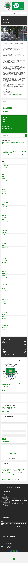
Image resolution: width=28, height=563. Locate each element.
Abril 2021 (4, 243)
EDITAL (4, 103)
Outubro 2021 (4, 230)
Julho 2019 (4, 288)
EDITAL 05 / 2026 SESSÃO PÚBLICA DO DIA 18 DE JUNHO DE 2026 (13, 523)
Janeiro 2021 (4, 249)
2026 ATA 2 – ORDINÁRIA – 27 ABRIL (9, 407)
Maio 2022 (4, 215)
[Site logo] (14, 9)
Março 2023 (4, 193)
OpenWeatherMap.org (15, 354)
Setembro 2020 (5, 258)
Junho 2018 (4, 316)
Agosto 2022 (4, 208)
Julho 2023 (4, 185)
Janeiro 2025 (4, 163)
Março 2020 (4, 271)
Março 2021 (4, 245)
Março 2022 (4, 219)
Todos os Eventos (5, 441)
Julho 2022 (4, 210)
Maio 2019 (4, 292)
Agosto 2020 (4, 260)
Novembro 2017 (5, 331)
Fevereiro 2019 (5, 299)
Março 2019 (4, 297)
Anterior (4, 101)
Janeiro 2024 (4, 178)
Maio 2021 (4, 241)
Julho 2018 (4, 314)
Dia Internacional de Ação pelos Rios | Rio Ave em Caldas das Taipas (8, 109)
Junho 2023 (4, 187)
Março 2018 (4, 323)
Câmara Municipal (14, 94)
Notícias (7, 22)
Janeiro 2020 (4, 275)
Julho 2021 (4, 236)
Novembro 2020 (5, 254)
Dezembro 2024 (5, 165)
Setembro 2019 (5, 284)
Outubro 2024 (4, 167)
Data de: (3, 428)
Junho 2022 (4, 213)
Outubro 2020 (4, 256)
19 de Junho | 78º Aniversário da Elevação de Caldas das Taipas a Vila (14, 383)
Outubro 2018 (4, 307)
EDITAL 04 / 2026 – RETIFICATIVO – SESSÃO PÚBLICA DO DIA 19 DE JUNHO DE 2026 (13, 527)
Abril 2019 (4, 295)
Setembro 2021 (5, 232)
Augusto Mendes (14, 453)
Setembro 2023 (5, 180)
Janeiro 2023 (4, 198)
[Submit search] (26, 135)
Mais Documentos (5, 411)
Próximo (4, 105)
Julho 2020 (4, 262)
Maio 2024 (4, 174)
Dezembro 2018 (5, 303)
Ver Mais (3, 390)
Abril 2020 (4, 269)
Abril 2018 (4, 320)
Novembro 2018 (5, 305)
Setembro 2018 (5, 310)
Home (4, 22)
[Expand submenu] (25, 119)
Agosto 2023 (4, 182)
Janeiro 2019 (4, 301)
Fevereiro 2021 (5, 247)
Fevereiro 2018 (5, 325)
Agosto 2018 (4, 312)
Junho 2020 (4, 264)
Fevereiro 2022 (5, 221)
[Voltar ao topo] (14, 559)
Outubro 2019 (4, 282)
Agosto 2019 (4, 286)
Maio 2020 (4, 267)
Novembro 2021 (5, 228)
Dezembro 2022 (5, 200)
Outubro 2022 (4, 204)
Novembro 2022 (5, 202)
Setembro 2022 (5, 206)
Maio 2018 (4, 318)
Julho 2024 (4, 169)
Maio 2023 (4, 189)
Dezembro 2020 (5, 251)
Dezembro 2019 (5, 277)
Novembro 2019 (5, 279)
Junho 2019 (4, 290)
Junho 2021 (4, 239)
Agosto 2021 (4, 234)
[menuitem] (14, 117)
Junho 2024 (4, 172)
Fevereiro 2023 (5, 195)
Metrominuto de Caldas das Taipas (8, 149)
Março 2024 (4, 176)
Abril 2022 (4, 217)
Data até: (4, 433)
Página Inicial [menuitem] (14, 553)
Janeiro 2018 (4, 327)
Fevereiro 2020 (5, 273)
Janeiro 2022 (4, 223)
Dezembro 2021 (5, 226)
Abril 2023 (4, 191)
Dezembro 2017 (5, 329)
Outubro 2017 (4, 333)
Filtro (4, 438)
